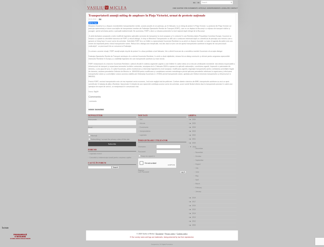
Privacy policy (170, 234)
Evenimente (193, 8)
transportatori (99, 109)
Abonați (93, 136)
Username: (142, 146)
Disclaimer (159, 234)
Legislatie (225, 8)
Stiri (185, 8)
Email (90, 127)
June (197, 172)
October (198, 156)
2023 (194, 131)
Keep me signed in (148, 156)
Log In (183, 172)
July (196, 168)
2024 (194, 127)
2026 (194, 119)
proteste (91, 109)
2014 (194, 213)
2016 (194, 205)
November (199, 152)
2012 (194, 221)
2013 (194, 217)
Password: (142, 151)
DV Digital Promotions (166, 244)
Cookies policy (182, 234)
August (198, 164)
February (198, 188)
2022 (194, 135)
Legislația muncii (95, 154)
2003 (194, 225)
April (197, 180)
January (198, 191)
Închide (5, 228)
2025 (194, 123)
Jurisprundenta (214, 8)
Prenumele (92, 119)
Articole (202, 8)
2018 (194, 198)
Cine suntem (178, 8)
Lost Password (143, 172)
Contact (234, 8)
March (197, 184)
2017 (194, 202)
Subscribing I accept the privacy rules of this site (110, 139)
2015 (194, 209)
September (199, 160)
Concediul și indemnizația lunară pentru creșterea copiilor (110, 157)
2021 (194, 139)
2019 (194, 147)
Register (141, 170)
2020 (194, 143)
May (197, 176)
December (199, 148)
